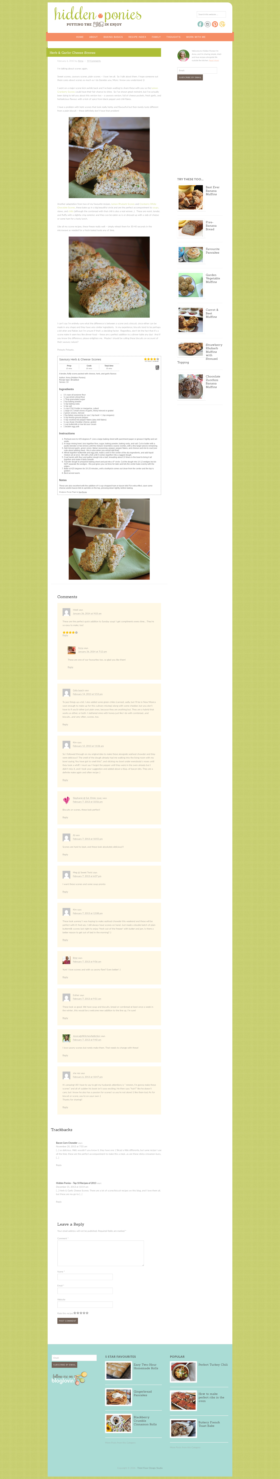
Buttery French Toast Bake (209, 1424)
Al (74, 835)
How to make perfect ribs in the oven (211, 1397)
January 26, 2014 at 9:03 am (87, 614)
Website (61, 1300)
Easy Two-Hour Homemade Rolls (146, 1366)
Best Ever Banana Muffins (213, 190)
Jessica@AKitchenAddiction (86, 1036)
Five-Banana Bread (211, 225)
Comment (63, 1238)
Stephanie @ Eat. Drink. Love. (87, 798)
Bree (75, 958)
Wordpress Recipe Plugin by (73, 492)
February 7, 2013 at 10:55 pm (88, 839)
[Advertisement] (197, 107)
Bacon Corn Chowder (66, 1143)
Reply (65, 635)
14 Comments (94, 61)
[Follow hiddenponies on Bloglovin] (70, 1384)
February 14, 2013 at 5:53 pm (88, 694)
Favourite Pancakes (213, 250)
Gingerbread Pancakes (143, 1393)
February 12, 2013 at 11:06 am (88, 746)
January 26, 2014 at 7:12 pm (92, 652)
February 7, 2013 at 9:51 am (87, 999)
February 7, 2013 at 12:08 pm (88, 913)
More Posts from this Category (120, 1443)
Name (61, 1272)
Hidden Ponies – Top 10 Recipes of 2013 (76, 1183)
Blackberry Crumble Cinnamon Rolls (145, 1420)
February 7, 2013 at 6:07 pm (87, 876)
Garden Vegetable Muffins (213, 278)
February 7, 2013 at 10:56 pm (88, 802)
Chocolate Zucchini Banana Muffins (213, 382)
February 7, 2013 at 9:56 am (87, 962)
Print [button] (157, 369)
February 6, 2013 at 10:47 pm (88, 1077)
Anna (80, 648)
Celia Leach (78, 690)
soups (155, 208)
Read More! (214, 60)
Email (60, 1286)
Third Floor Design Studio (150, 1468)
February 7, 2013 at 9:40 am (87, 1040)
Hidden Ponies (76, 15)
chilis (71, 211)
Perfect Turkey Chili (213, 1364)
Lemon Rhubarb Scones (123, 204)
